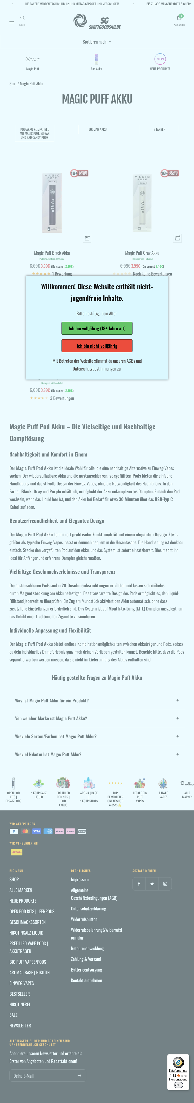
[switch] (178, 1085)
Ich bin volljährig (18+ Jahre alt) (97, 328)
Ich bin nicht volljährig (97, 345)
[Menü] (186, 1057)
